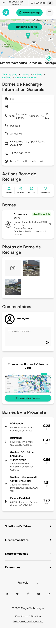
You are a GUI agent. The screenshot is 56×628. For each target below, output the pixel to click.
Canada (25, 74)
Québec (37, 74)
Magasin (39, 3)
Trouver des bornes (16, 3)
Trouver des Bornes (28, 398)
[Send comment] (47, 342)
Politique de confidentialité (28, 621)
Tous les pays (9, 74)
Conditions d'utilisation (28, 616)
